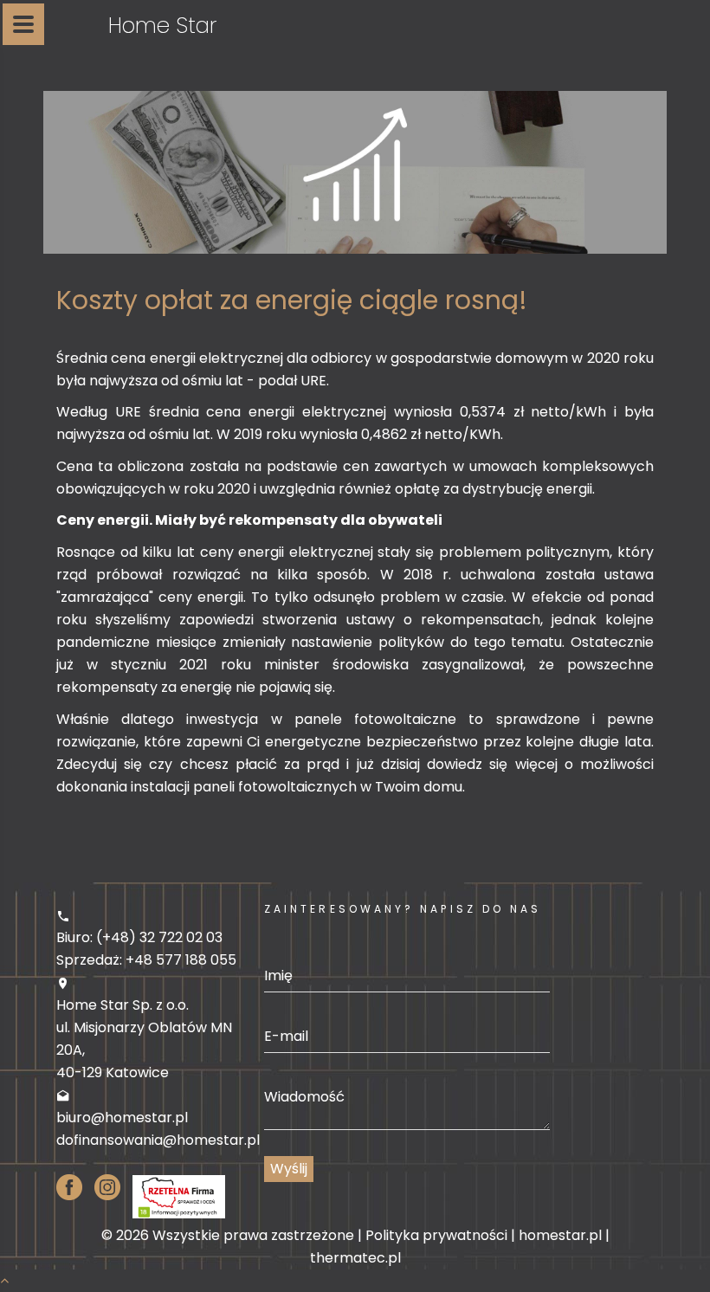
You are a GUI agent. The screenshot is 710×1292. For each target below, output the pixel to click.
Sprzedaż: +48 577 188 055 (146, 960)
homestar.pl (560, 1235)
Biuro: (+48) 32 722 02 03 (139, 937)
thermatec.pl (355, 1258)
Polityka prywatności (436, 1235)
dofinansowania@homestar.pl (158, 1140)
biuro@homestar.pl (122, 1117)
